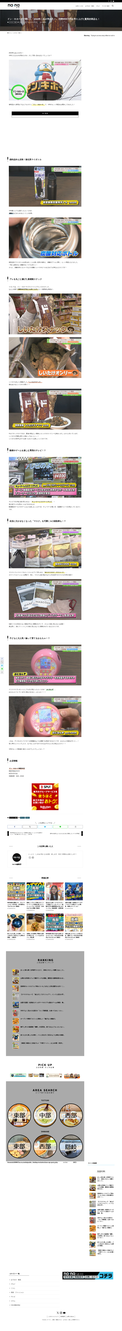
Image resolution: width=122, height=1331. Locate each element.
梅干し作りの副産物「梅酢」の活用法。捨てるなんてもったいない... (42, 1027)
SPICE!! (21, 22)
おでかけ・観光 (13, 22)
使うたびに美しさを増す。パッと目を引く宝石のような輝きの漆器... (42, 1035)
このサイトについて (53, 1316)
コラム (13, 1301)
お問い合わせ (70, 1316)
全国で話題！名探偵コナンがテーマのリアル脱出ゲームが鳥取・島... (42, 1002)
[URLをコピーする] (75, 826)
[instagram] (111, 1)
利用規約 (62, 1316)
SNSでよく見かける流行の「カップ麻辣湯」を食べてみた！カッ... (42, 1010)
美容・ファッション (17, 1292)
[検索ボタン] (113, 6)
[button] (14, 826)
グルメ (13, 1284)
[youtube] (113, 1)
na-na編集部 (16, 864)
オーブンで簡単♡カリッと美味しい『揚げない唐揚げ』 (38, 1019)
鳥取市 (25, 22)
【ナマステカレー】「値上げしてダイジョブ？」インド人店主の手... (42, 994)
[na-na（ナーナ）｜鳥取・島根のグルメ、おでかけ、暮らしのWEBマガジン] (13, 6)
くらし (13, 1288)
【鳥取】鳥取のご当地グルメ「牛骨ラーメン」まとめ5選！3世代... (42, 1043)
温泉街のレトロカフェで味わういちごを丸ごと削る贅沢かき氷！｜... (42, 986)
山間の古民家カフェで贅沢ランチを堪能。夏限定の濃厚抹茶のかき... (42, 978)
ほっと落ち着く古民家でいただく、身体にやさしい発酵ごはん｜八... (42, 970)
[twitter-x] (109, 1)
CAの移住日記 (15, 1305)
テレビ (13, 1296)
